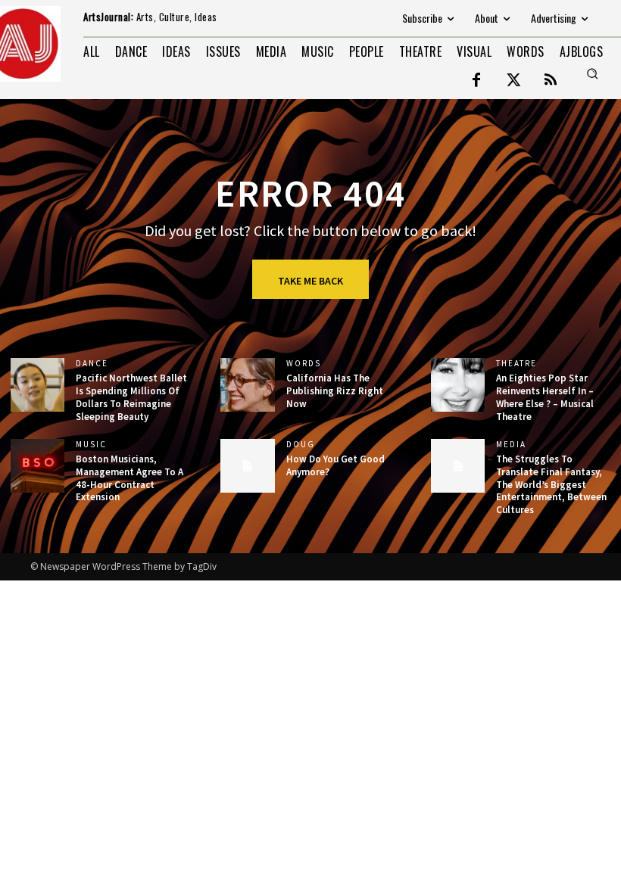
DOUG (300, 444)
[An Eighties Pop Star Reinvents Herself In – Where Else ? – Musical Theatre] (458, 385)
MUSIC (91, 444)
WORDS (303, 363)
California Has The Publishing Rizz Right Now (334, 391)
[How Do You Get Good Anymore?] (247, 466)
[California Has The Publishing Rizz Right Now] (247, 385)
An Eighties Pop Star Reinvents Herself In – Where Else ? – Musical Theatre (545, 397)
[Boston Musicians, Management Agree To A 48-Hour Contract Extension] (37, 466)
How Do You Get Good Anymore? (335, 465)
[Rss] (550, 81)
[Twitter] (513, 81)
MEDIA (511, 444)
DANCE (92, 363)
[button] (592, 73)
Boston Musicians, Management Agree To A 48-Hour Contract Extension (129, 478)
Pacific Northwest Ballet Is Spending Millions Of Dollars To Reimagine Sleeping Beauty (131, 397)
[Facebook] (476, 81)
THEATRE (516, 363)
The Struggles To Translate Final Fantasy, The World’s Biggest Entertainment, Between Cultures (551, 485)
